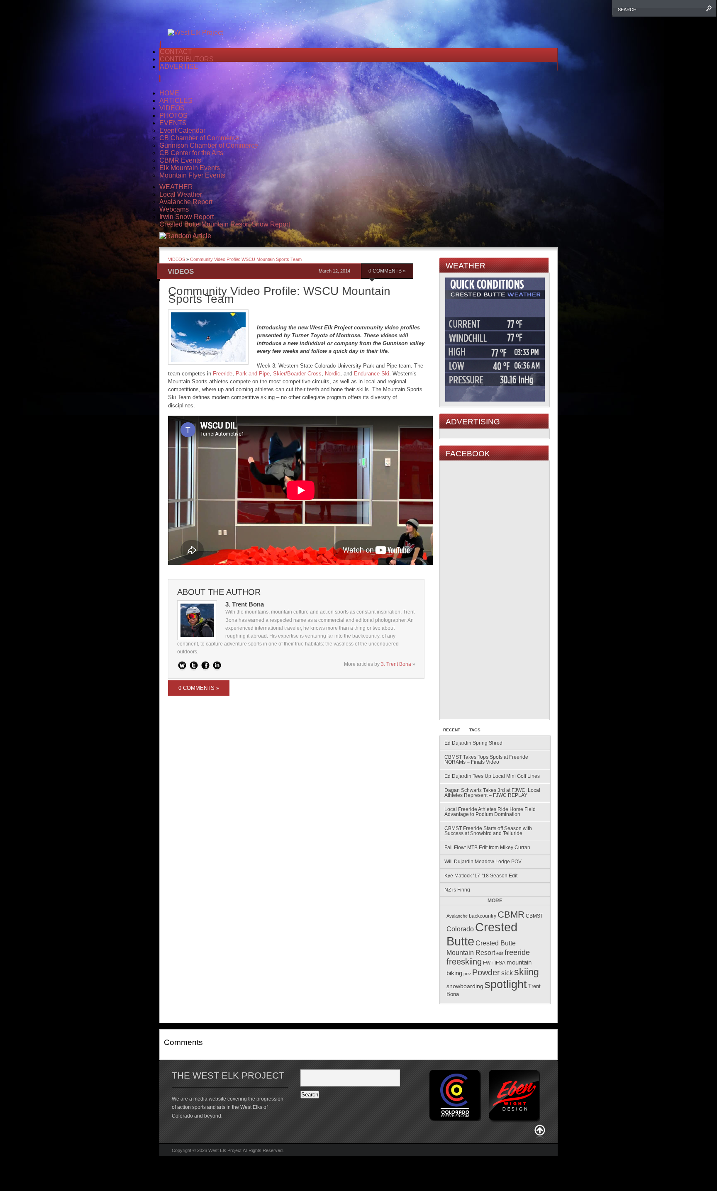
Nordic (332, 373)
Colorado (460, 929)
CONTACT (176, 51)
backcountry (482, 916)
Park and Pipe (253, 373)
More (495, 900)
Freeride (222, 373)
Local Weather (180, 194)
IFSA (500, 962)
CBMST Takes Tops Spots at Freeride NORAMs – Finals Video (486, 760)
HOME (169, 93)
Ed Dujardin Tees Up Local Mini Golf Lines (492, 776)
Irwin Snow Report (186, 216)
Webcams (174, 209)
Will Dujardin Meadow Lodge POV (483, 861)
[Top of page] (539, 1132)
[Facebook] (205, 665)
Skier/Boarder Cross (297, 373)
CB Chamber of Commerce (199, 137)
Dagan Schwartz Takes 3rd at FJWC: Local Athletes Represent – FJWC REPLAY (492, 793)
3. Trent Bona (396, 664)
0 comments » (387, 270)
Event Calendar (182, 130)
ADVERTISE (179, 66)
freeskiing (464, 961)
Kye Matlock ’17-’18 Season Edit (480, 875)
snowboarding (464, 986)
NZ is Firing (457, 889)
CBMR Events (180, 160)
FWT (488, 962)
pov (467, 973)
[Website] (182, 665)
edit (499, 953)
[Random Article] (185, 235)
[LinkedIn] (217, 665)
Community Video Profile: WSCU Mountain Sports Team (246, 259)
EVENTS (173, 123)
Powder (486, 972)
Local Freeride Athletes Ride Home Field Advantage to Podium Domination (490, 812)
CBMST (534, 916)
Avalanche (457, 915)
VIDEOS (172, 108)
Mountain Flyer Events (192, 175)
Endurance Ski (371, 373)
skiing (526, 972)
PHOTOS (173, 115)
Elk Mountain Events (189, 167)
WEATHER (176, 186)
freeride (517, 952)
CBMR (511, 914)
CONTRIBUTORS (187, 59)
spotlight (506, 984)
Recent (451, 730)
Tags (474, 730)
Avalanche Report (185, 201)
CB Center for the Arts (191, 152)
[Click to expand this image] (208, 337)
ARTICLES (176, 100)
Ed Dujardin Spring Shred (473, 742)
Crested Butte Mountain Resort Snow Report (224, 224)
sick (507, 973)
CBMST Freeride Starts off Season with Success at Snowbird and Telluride (488, 831)
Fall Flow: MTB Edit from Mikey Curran (487, 847)
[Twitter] (194, 665)
